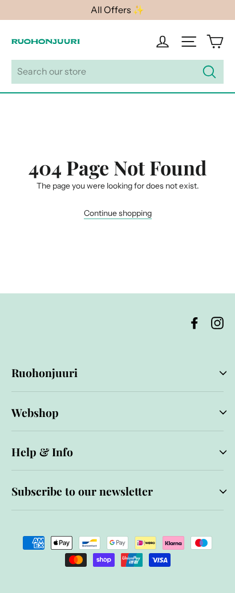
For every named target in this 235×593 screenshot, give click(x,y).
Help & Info (42, 451)
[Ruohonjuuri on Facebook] (194, 322)
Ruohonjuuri (44, 372)
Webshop (35, 412)
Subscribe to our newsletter (82, 491)
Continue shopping (118, 213)
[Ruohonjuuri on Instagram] (217, 322)
